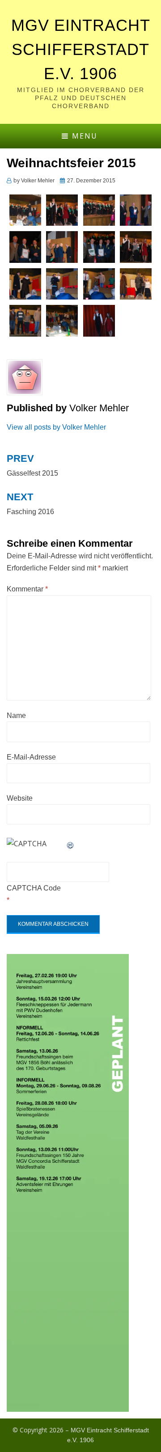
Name (16, 715)
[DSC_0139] (99, 246)
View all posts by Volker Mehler (56, 427)
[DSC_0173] (25, 320)
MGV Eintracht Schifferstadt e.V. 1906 (80, 49)
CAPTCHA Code (34, 888)
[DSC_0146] (25, 283)
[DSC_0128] (99, 209)
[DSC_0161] (99, 283)
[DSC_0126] (62, 209)
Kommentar (27, 589)
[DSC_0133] (25, 246)
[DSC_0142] (136, 246)
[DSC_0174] (62, 320)
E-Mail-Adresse (31, 757)
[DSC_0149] (62, 283)
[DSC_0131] (136, 209)
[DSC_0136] (62, 246)
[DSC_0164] (136, 283)
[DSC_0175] (99, 320)
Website (20, 798)
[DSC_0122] (25, 209)
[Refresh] (71, 844)
